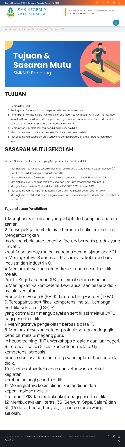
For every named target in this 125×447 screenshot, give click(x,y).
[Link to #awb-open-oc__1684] (116, 23)
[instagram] (108, 3)
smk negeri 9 (13, 29)
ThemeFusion (57, 436)
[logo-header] (27, 6)
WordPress (10, 440)
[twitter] (102, 3)
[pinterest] (113, 3)
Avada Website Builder (37, 436)
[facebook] (97, 3)
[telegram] (119, 3)
